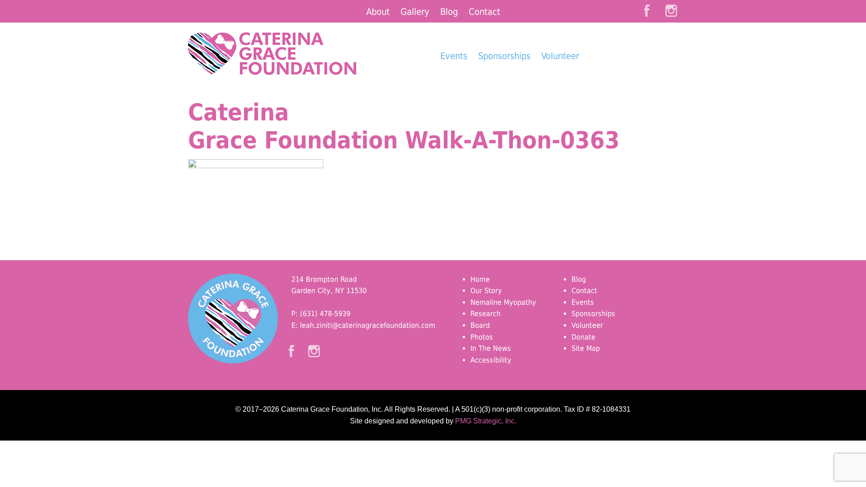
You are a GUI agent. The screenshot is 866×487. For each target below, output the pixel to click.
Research (485, 313)
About (378, 11)
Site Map (585, 348)
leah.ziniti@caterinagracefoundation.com (367, 325)
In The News (490, 348)
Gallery (415, 11)
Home (480, 279)
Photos (481, 337)
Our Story (486, 290)
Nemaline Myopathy (503, 302)
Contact (484, 11)
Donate (632, 72)
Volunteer (560, 56)
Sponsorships (504, 56)
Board (480, 325)
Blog (449, 11)
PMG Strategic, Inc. (485, 421)
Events (453, 56)
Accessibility (490, 360)
